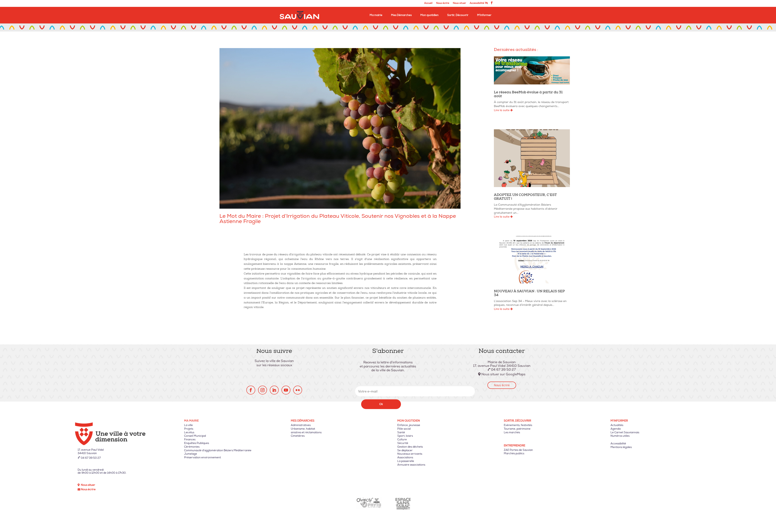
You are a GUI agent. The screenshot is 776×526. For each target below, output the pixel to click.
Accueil (428, 3)
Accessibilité (477, 3)
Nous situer (459, 3)
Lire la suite (502, 110)
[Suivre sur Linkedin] (274, 390)
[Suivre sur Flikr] (297, 390)
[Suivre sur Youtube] (286, 390)
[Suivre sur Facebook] (250, 390)
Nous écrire (442, 3)
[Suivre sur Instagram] (262, 390)
